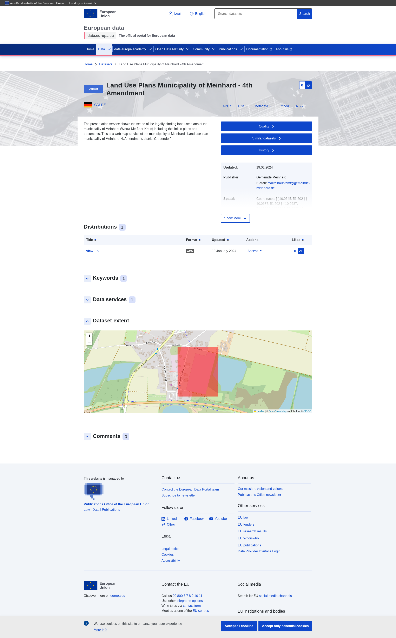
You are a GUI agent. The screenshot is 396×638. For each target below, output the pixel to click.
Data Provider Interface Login (259, 551)
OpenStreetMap (277, 411)
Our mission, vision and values (260, 489)
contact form (192, 605)
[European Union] (120, 585)
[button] (82, 3)
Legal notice (170, 549)
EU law (243, 517)
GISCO (307, 411)
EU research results (252, 531)
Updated (218, 240)
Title (89, 240)
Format (191, 240)
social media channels (275, 596)
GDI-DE (100, 105)
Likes (296, 240)
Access (253, 251)
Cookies (167, 554)
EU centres (201, 610)
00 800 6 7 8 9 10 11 (187, 596)
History (264, 150)
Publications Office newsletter (259, 494)
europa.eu (117, 595)
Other (171, 524)
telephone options (190, 601)
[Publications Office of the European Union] (120, 490)
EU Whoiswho (248, 538)
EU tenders (246, 524)
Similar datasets (264, 138)
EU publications (249, 545)
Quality (264, 126)
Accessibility (170, 560)
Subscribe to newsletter (178, 495)
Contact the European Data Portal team (190, 489)
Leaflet (260, 411)
